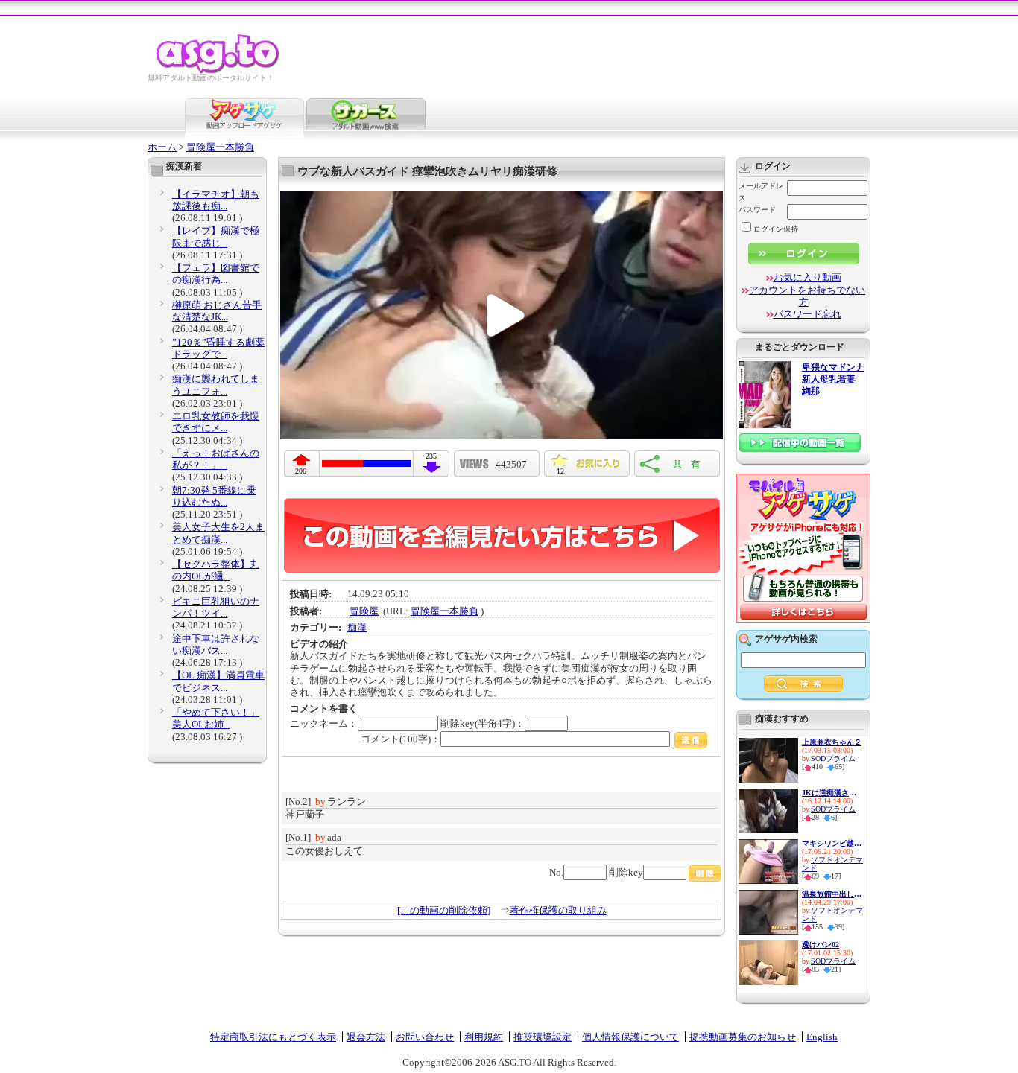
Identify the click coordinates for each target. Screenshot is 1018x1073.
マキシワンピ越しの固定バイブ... (831, 843)
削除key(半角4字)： (482, 723)
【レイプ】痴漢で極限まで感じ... (215, 236)
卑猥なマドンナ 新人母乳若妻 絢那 (833, 379)
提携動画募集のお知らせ (742, 1036)
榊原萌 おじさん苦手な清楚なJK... (217, 310)
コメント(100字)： (400, 739)
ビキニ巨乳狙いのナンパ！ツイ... (215, 607)
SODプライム (833, 758)
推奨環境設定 (542, 1036)
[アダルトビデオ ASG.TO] (219, 71)
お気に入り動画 (807, 277)
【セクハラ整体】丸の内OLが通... (215, 570)
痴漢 (357, 627)
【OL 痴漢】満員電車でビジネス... (218, 680)
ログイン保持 (775, 229)
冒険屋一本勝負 (220, 147)
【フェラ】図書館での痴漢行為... (215, 273)
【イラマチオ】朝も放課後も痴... (215, 199)
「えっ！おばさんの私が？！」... (215, 459)
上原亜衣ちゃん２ (831, 742)
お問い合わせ (425, 1036)
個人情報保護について (630, 1036)
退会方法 (366, 1036)
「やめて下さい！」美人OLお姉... (215, 718)
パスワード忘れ (807, 313)
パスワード (757, 210)
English (822, 1036)
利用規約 (483, 1036)
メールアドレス (761, 192)
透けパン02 (820, 944)
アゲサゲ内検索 (786, 639)
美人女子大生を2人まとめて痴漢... (218, 532)
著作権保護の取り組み (558, 910)
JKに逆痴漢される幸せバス (831, 793)
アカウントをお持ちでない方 (807, 296)
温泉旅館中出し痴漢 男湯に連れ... (831, 894)
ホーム (162, 147)
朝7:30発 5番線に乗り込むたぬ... (214, 496)
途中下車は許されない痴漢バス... (215, 644)
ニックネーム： (324, 723)
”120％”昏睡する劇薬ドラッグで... (218, 348)
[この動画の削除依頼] (443, 910)
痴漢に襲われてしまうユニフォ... (215, 384)
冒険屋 (364, 611)
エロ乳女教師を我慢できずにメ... (215, 421)
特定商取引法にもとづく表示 (273, 1036)
